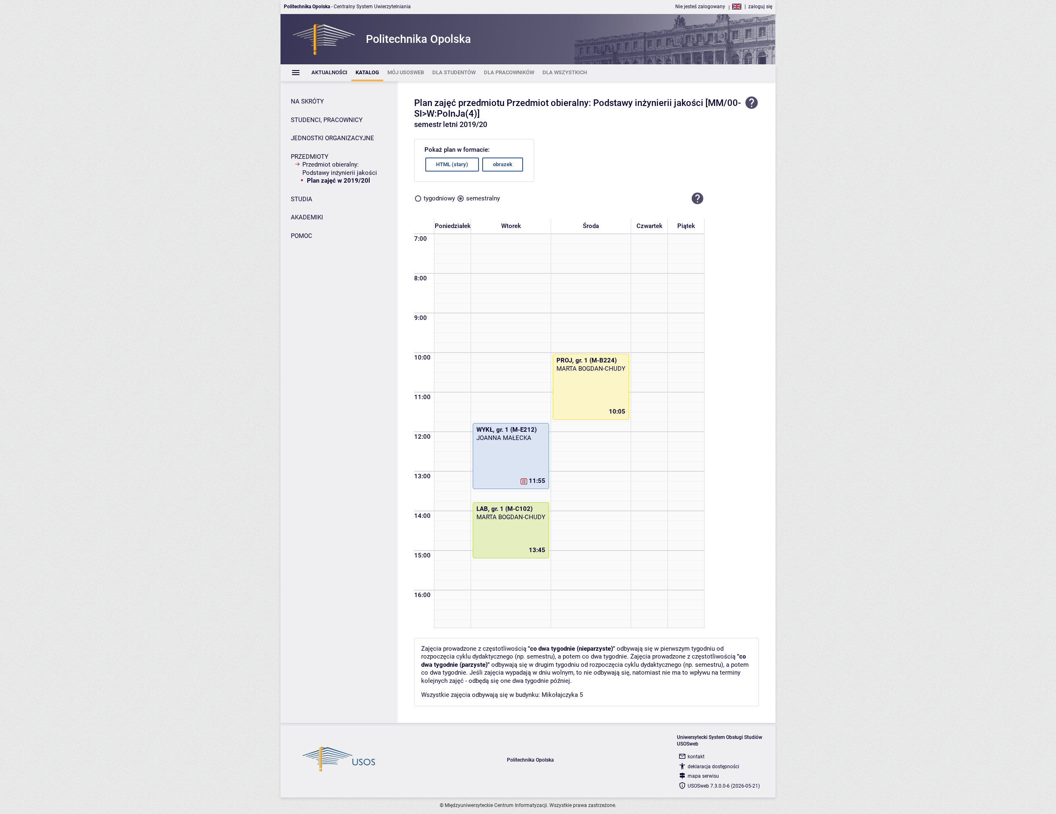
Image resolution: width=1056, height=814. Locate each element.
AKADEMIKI (307, 217)
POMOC (301, 236)
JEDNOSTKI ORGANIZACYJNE (332, 138)
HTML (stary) (452, 164)
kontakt (696, 757)
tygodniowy (439, 198)
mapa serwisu (703, 776)
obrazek (502, 164)
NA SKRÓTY (307, 101)
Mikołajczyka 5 (562, 695)
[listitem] (329, 72)
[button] (698, 199)
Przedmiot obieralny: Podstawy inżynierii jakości (339, 168)
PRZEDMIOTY (309, 156)
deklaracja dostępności (713, 766)
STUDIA (301, 199)
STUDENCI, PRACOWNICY (327, 120)
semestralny (483, 198)
